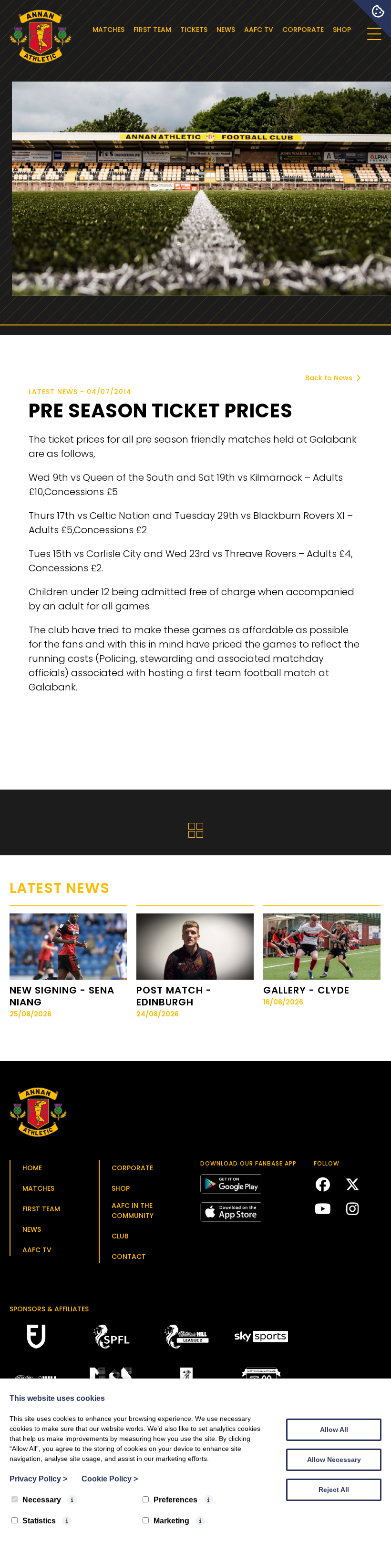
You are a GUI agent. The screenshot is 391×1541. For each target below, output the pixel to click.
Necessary (41, 1500)
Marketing (171, 1521)
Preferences (175, 1500)
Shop (342, 29)
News (225, 29)
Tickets (193, 29)
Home (32, 1168)
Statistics (39, 1521)
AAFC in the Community (133, 1210)
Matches (108, 29)
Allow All (334, 1429)
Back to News (329, 378)
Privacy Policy (38, 1479)
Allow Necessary (334, 1459)
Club (120, 1236)
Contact (129, 1256)
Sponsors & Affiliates (49, 1309)
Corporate (303, 29)
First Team (152, 29)
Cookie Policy (110, 1479)
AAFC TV (258, 29)
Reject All (334, 1489)
